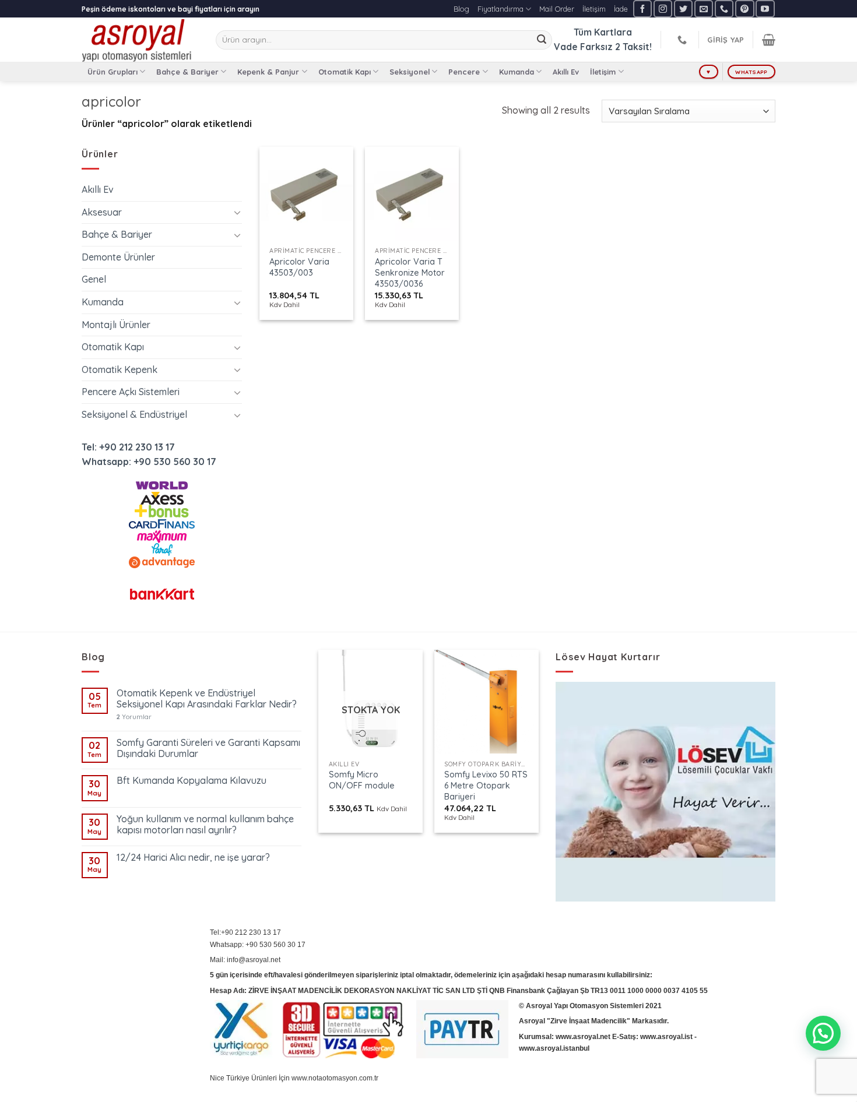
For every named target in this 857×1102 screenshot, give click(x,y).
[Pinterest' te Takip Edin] (744, 8)
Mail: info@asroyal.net (245, 960)
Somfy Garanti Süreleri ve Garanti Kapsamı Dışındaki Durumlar (208, 748)
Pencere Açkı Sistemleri (131, 391)
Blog (461, 8)
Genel (94, 279)
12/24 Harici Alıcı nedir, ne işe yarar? (193, 857)
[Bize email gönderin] (703, 8)
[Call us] (724, 8)
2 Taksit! (633, 46)
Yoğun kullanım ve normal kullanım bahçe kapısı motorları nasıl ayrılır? (205, 825)
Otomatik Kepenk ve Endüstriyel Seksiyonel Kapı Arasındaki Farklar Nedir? (207, 699)
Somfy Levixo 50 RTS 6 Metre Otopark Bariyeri (486, 785)
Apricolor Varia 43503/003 (299, 267)
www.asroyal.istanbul (554, 1048)
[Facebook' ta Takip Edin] (642, 8)
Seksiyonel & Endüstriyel (134, 414)
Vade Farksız (583, 46)
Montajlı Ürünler (116, 324)
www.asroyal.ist (666, 1037)
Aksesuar (102, 212)
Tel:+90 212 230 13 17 (245, 932)
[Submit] (542, 40)
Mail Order (556, 8)
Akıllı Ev (566, 71)
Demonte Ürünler (118, 257)
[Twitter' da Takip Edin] (683, 8)
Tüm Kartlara (603, 32)
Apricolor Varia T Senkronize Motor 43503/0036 (410, 272)
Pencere (464, 71)
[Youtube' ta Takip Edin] (765, 8)
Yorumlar (134, 717)
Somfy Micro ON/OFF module (362, 780)
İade (621, 8)
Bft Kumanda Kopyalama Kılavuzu (191, 780)
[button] (823, 1033)
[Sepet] (768, 39)
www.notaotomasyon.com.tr (334, 1078)
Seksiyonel (409, 71)
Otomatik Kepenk (119, 369)
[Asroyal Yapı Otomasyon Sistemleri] (140, 39)
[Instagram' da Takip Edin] (663, 8)
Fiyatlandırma (500, 8)
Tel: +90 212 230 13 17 (128, 447)
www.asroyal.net (583, 1037)
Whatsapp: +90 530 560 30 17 (149, 461)
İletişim (594, 8)
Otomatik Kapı (344, 71)
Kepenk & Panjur (268, 71)
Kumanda (516, 71)
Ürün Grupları (112, 71)
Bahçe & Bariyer (187, 71)
